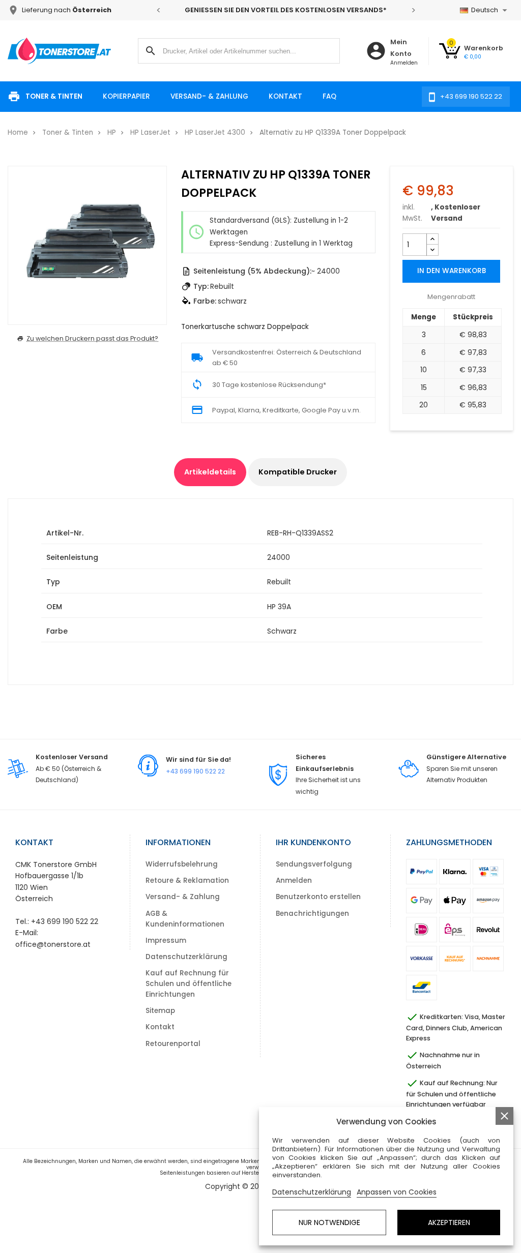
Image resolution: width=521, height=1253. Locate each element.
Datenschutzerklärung (186, 957)
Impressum (166, 940)
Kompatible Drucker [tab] (297, 472)
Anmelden (294, 880)
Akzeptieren (449, 1222)
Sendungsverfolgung (314, 864)
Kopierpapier (126, 96)
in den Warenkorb (451, 271)
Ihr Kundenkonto (313, 842)
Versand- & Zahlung (209, 96)
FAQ (329, 96)
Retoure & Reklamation (187, 880)
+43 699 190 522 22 (195, 771)
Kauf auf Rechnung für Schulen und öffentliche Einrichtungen (188, 983)
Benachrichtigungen (312, 913)
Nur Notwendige (329, 1222)
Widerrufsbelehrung (182, 864)
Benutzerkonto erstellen (318, 897)
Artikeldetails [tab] (210, 472)
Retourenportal (173, 1044)
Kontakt (285, 96)
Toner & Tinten (53, 96)
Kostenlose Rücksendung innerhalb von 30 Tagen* (350, 10)
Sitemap (160, 1011)
